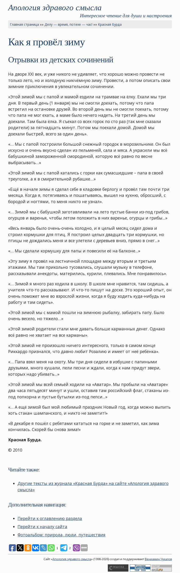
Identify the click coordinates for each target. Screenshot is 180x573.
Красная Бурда (110, 24)
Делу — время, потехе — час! (68, 24)
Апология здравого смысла (55, 7)
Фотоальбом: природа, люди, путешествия (61, 535)
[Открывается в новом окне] (118, 571)
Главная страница (24, 24)
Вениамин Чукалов (158, 559)
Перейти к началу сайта (42, 526)
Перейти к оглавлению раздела (50, 518)
